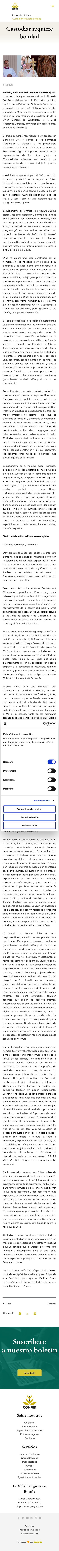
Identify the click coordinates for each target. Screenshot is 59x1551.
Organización (29, 1426)
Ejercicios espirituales (29, 1477)
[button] (19, 1313)
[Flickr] (40, 1518)
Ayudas (29, 1465)
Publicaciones (29, 1461)
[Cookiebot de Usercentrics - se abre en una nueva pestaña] (43, 724)
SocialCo (38, 1541)
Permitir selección (29, 817)
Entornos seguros (29, 1434)
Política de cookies (29, 1533)
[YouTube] (27, 1518)
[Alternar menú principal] (53, 6)
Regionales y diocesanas (29, 1430)
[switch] (52, 771)
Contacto (29, 1438)
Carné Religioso (29, 1457)
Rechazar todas (29, 825)
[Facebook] (18, 1518)
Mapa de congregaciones (29, 1506)
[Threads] (36, 1518)
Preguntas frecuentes (29, 1502)
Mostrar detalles (42, 800)
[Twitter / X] (23, 1518)
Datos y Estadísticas (29, 1498)
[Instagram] (31, 1518)
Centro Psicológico (29, 1453)
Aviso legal (29, 1525)
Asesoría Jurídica (29, 1473)
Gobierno (29, 1422)
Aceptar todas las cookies (29, 809)
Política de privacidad (29, 1529)
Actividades (29, 1469)
